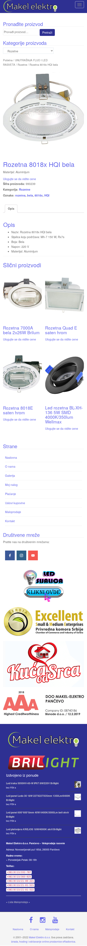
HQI (46, 195)
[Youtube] (33, 555)
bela (30, 195)
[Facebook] (10, 555)
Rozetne (22, 65)
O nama (10, 466)
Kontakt (10, 521)
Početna (8, 60)
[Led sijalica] (43, 585)
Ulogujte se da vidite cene (19, 179)
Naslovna (11, 457)
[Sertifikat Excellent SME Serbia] (43, 621)
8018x (39, 195)
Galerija (10, 476)
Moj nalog (11, 485)
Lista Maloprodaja (18, 902)
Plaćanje (10, 494)
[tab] (11, 209)
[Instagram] (21, 555)
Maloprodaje (13, 512)
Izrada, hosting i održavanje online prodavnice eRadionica (43, 941)
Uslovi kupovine (15, 503)
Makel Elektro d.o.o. (40, 937)
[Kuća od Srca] (43, 664)
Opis (11, 208)
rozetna (20, 195)
